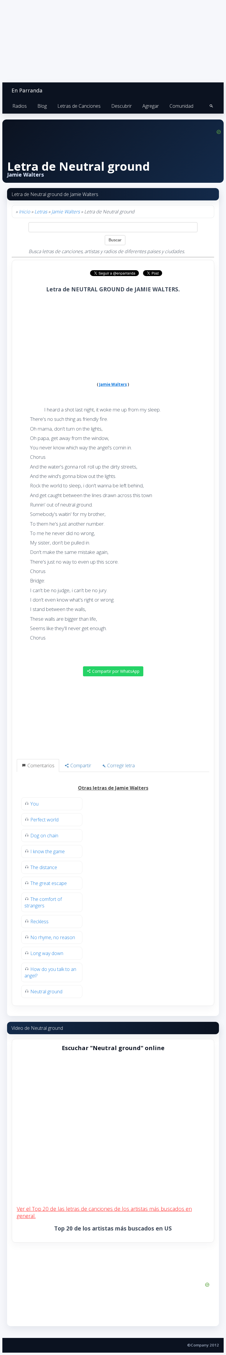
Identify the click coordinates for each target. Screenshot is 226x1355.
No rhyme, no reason (52, 937)
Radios (19, 106)
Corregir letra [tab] (120, 765)
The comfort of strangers (43, 902)
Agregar (150, 106)
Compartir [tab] (80, 765)
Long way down (46, 953)
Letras (40, 211)
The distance (43, 867)
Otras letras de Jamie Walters (113, 788)
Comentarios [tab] (40, 765)
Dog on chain (44, 835)
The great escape (48, 883)
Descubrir (121, 106)
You (34, 804)
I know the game (47, 851)
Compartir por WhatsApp (115, 671)
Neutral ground (46, 991)
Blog (42, 106)
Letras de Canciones (79, 106)
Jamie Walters (65, 211)
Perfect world (44, 819)
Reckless (39, 921)
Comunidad (181, 106)
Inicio (24, 211)
